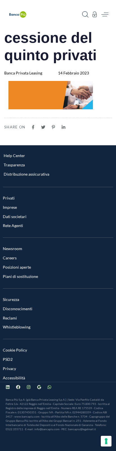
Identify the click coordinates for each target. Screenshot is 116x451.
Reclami (10, 318)
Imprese (10, 207)
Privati (9, 198)
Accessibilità (14, 377)
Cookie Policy (15, 350)
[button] (85, 14)
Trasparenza (14, 164)
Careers (10, 257)
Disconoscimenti (17, 308)
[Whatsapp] (49, 387)
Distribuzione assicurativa (26, 174)
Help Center (14, 155)
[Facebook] (18, 387)
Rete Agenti (13, 225)
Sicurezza (11, 299)
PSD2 (8, 359)
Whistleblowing (16, 327)
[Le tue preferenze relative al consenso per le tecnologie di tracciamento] (106, 441)
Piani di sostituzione (20, 276)
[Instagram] (28, 387)
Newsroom (12, 248)
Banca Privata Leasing (23, 73)
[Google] (39, 387)
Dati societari (14, 216)
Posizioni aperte (17, 267)
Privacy (9, 368)
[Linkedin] (8, 387)
